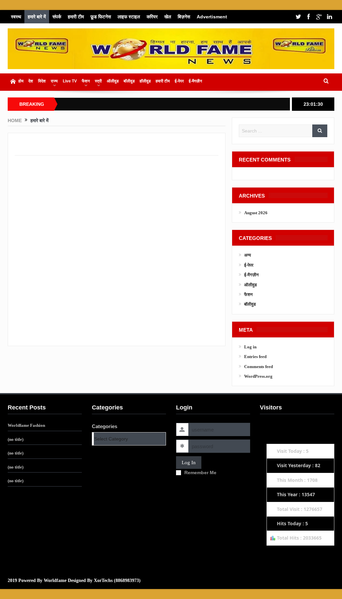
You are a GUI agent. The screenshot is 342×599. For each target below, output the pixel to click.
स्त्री (98, 81)
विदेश (42, 81)
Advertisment (212, 16)
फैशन (86, 81)
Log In (189, 462)
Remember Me (200, 472)
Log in (250, 346)
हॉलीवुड (145, 81)
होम (20, 81)
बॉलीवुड (129, 81)
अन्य (247, 255)
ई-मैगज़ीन (195, 81)
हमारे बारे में (37, 16)
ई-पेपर (179, 81)
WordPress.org (258, 376)
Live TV (70, 81)
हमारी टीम (76, 16)
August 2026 (256, 212)
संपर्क (56, 16)
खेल (167, 16)
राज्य (54, 81)
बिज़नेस (184, 16)
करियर (152, 16)
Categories (104, 426)
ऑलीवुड (113, 81)
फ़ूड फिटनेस (101, 16)
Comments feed (258, 366)
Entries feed (255, 356)
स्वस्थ (16, 16)
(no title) (15, 439)
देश (30, 81)
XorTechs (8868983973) (117, 580)
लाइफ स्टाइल (129, 16)
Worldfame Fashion (26, 425)
